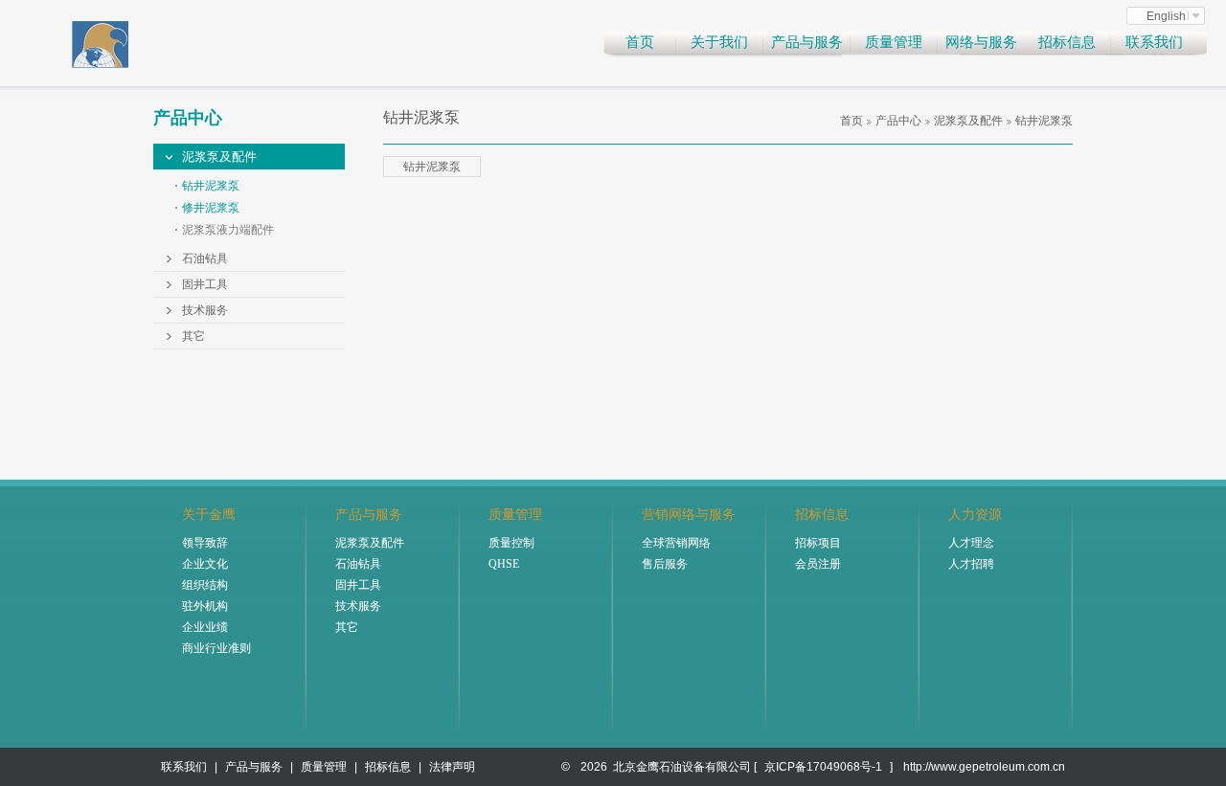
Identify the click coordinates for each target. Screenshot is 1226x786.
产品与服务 (807, 42)
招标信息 (1067, 42)
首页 (639, 42)
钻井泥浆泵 (210, 185)
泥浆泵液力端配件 (228, 229)
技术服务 (205, 310)
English (1166, 16)
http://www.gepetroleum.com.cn (984, 767)
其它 (193, 336)
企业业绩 (205, 627)
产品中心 (898, 120)
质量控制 (511, 543)
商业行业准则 (216, 648)
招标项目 (818, 543)
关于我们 (719, 42)
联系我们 (1154, 42)
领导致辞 (205, 543)
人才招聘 (971, 564)
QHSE (503, 564)
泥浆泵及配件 (219, 156)
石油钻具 (205, 258)
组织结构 (205, 585)
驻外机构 (205, 606)
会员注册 (818, 564)
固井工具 (205, 284)
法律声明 (452, 767)
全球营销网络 (676, 543)
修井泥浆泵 (210, 207)
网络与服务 (981, 42)
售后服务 (665, 564)
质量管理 (893, 42)
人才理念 (971, 543)
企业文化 (205, 564)
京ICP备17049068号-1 (823, 767)
